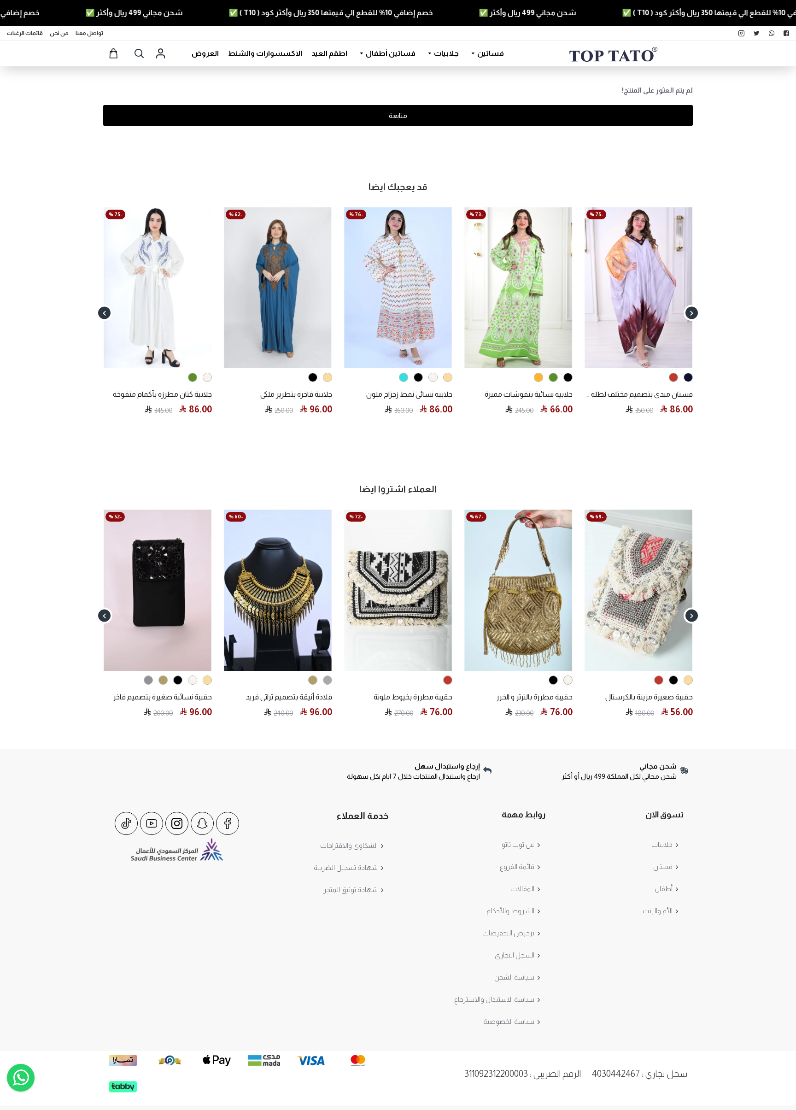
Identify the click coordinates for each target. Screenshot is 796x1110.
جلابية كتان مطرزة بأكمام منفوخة (162, 394)
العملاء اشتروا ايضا (398, 489)
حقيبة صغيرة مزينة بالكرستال (649, 697)
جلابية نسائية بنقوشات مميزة (529, 394)
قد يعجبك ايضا (398, 187)
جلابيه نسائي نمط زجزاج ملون (409, 394)
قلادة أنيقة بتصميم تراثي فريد (289, 697)
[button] (692, 313)
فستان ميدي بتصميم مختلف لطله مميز (638, 394)
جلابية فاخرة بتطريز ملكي (296, 394)
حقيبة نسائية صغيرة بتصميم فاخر (162, 697)
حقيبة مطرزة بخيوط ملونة (413, 697)
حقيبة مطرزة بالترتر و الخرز (534, 697)
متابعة (398, 115)
